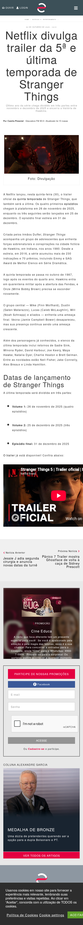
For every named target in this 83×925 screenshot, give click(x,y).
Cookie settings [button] (51, 915)
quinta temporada (29, 199)
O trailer (9, 455)
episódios (70, 204)
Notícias (35, 19)
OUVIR (9, 7)
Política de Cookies (22, 915)
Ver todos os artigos (41, 855)
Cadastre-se (36, 748)
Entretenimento (49, 19)
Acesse (41, 740)
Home (27, 19)
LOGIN (23, 7)
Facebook (43, 684)
